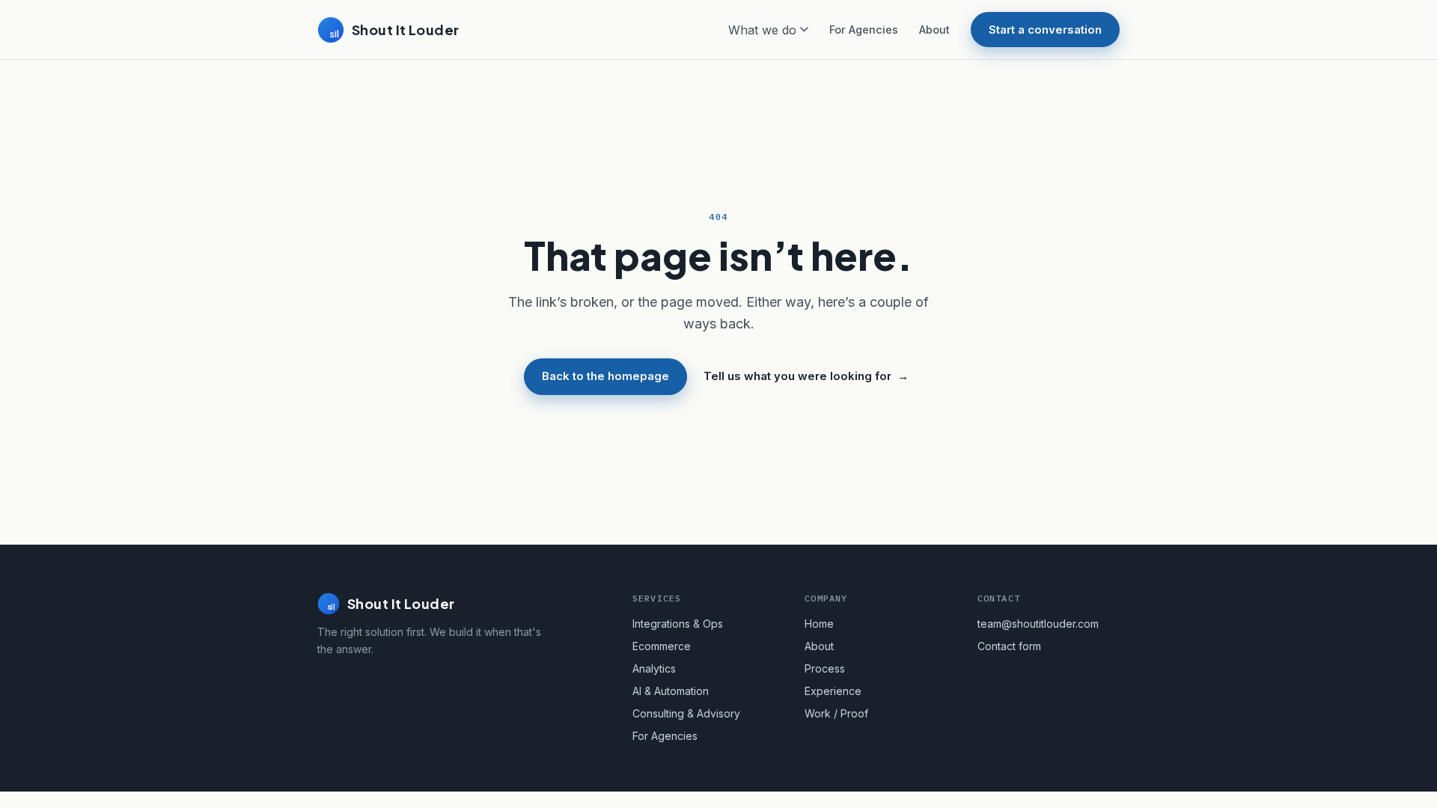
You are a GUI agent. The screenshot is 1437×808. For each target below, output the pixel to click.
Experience (833, 691)
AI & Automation (670, 691)
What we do (762, 29)
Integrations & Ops (677, 623)
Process (825, 668)
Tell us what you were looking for (806, 376)
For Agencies (863, 29)
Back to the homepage (605, 376)
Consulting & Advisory (686, 713)
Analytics (654, 668)
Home (819, 623)
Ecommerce (661, 646)
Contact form (1009, 646)
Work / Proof (836, 713)
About (934, 29)
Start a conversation (1045, 29)
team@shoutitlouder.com (1038, 623)
